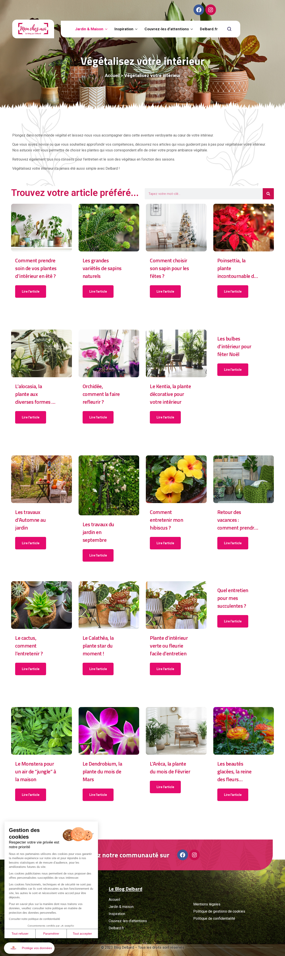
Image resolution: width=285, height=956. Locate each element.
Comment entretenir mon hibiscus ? (166, 520)
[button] (29, 948)
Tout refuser (20, 933)
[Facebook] (198, 9)
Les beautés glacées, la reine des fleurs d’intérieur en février (234, 771)
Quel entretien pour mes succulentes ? (232, 598)
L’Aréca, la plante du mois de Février (170, 767)
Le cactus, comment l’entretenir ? (29, 645)
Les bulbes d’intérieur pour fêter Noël (234, 346)
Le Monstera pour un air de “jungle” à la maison (35, 771)
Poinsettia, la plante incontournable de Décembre (237, 268)
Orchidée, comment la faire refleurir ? (101, 394)
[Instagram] (210, 9)
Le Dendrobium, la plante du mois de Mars (102, 771)
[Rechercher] (268, 193)
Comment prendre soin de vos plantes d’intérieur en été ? (36, 268)
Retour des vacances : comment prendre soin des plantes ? (237, 520)
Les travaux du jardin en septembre (98, 532)
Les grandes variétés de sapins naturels (102, 268)
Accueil (112, 75)
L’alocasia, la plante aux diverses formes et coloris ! (35, 394)
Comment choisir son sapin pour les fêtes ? (169, 268)
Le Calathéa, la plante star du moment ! (98, 645)
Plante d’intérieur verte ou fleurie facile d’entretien (169, 645)
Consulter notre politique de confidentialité (34, 919)
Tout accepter (82, 933)
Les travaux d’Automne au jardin (30, 520)
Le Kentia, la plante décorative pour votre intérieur (170, 394)
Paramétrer (51, 933)
